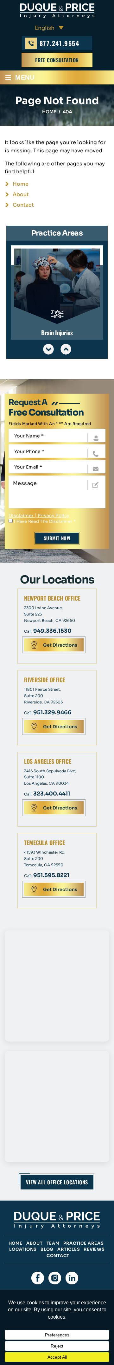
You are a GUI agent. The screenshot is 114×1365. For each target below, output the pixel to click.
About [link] (21, 194)
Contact (58, 1255)
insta (54, 1278)
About (34, 1243)
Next (65, 349)
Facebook (37, 1278)
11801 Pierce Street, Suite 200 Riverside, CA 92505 (43, 695)
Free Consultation (57, 60)
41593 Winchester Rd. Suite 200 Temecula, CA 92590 (44, 858)
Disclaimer (21, 515)
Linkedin (72, 1278)
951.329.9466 (52, 712)
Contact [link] (23, 205)
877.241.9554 (59, 43)
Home (15, 1243)
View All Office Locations (57, 1182)
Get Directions (60, 645)
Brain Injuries (57, 292)
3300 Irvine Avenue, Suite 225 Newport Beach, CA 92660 (49, 614)
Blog (47, 1249)
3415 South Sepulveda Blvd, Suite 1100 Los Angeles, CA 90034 (50, 777)
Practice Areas (83, 1243)
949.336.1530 (52, 631)
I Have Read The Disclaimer (45, 521)
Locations (23, 1249)
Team (53, 1243)
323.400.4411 (51, 793)
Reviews (94, 1249)
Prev (48, 349)
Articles (68, 1249)
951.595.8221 (51, 875)
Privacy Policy (54, 515)
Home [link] (20, 184)
